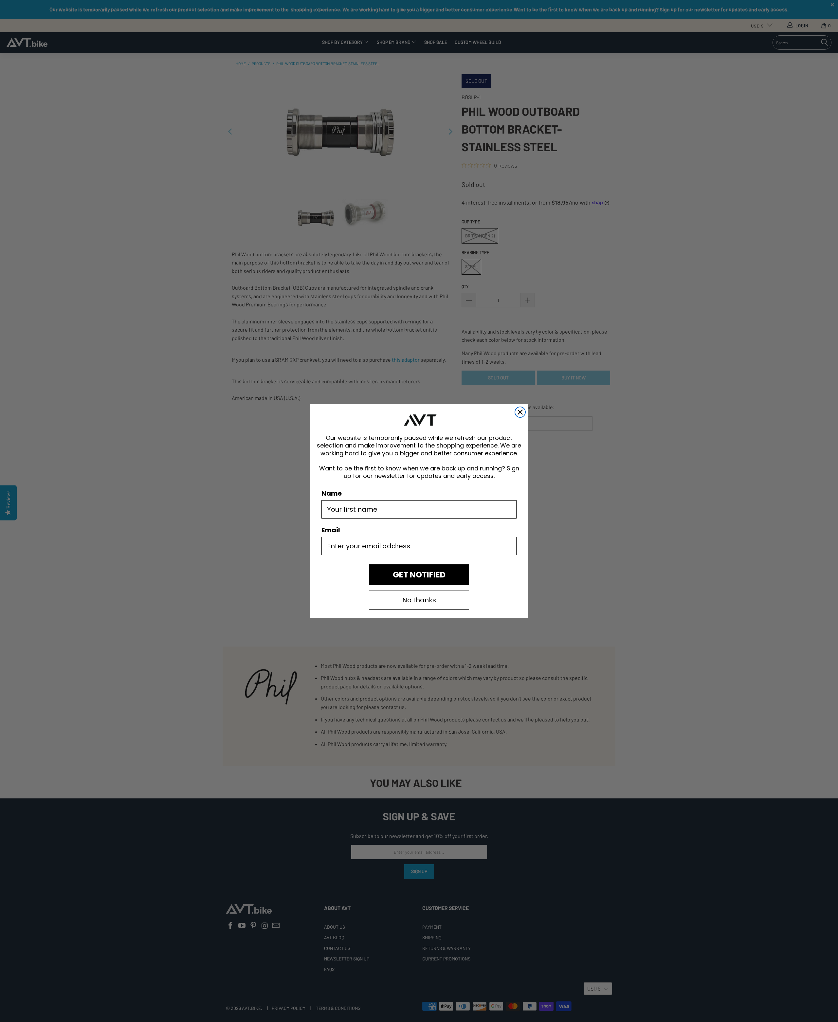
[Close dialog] (520, 412)
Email (330, 530)
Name (331, 493)
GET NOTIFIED (419, 574)
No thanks (419, 600)
